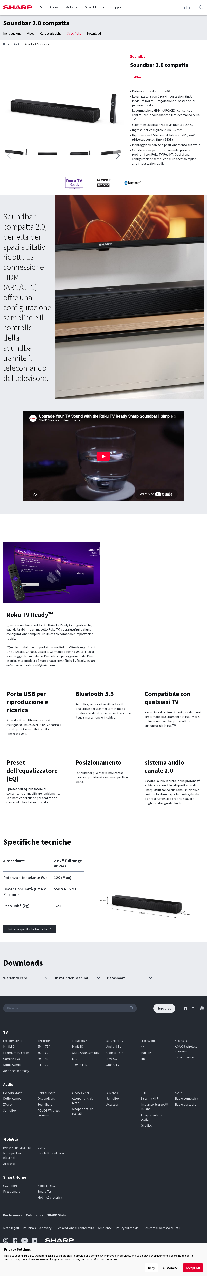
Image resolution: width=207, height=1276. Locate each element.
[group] (63, 94)
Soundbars (45, 1104)
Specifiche (74, 33)
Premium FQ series (16, 1053)
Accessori (112, 1104)
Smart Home (94, 7)
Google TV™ (114, 1053)
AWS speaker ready (16, 1071)
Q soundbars (46, 1098)
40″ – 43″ (44, 1059)
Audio (53, 7)
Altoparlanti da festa (82, 1100)
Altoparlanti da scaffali (82, 1111)
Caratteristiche (50, 33)
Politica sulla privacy (37, 1228)
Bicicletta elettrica (51, 1153)
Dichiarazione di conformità (74, 1228)
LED (74, 1059)
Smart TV (112, 1065)
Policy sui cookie (127, 1228)
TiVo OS (111, 1059)
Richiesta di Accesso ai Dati (161, 1228)
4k (142, 1046)
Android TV (113, 1046)
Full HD (146, 1053)
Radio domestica (186, 1098)
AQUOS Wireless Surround (49, 1112)
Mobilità (71, 7)
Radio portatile (185, 1104)
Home (6, 44)
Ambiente (105, 1228)
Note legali (11, 1228)
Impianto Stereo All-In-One (155, 1106)
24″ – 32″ (44, 1065)
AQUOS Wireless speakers (186, 1048)
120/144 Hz (79, 1065)
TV (40, 7)
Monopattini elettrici (12, 1155)
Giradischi (147, 1125)
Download (94, 33)
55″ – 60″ (44, 1053)
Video (31, 33)
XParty (7, 1104)
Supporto (119, 7)
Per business (12, 1215)
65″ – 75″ (44, 1046)
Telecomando (184, 1057)
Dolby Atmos (12, 1065)
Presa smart (11, 1191)
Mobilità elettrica (50, 1197)
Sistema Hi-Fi (150, 1098)
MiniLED (9, 1046)
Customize (170, 1268)
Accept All (193, 1268)
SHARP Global (57, 1215)
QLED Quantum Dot (85, 1053)
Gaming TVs (11, 1059)
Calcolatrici (34, 1215)
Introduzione (12, 33)
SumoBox (9, 1110)
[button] (118, 155)
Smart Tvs (45, 1191)
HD (143, 1059)
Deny (151, 1268)
